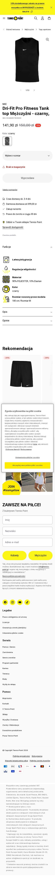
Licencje (5, 622)
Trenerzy (5, 674)
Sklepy (5, 714)
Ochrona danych (13, 449)
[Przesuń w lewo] (20, 90)
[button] (4, 18)
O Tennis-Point (8, 709)
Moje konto (7, 698)
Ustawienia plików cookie (12, 633)
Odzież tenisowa (13, 29)
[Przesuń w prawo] (34, 90)
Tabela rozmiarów (9, 190)
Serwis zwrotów (8, 658)
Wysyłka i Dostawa (10, 720)
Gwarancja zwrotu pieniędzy (14, 628)
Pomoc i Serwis (8, 647)
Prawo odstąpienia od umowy (14, 617)
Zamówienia (7, 652)
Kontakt (5, 704)
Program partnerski (10, 663)
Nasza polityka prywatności (13, 576)
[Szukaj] (35, 18)
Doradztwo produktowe (12, 730)
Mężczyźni (29, 29)
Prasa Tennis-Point (10, 736)
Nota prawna (37, 756)
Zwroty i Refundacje (10, 725)
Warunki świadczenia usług (16, 761)
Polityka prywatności (21, 756)
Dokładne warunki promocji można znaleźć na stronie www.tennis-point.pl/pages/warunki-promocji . (27, 867)
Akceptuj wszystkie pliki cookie (28, 465)
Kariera (5, 668)
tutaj (35, 444)
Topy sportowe (45, 29)
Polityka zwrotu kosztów (40, 761)
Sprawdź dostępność (12, 227)
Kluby (4, 679)
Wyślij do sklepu (9, 684)
